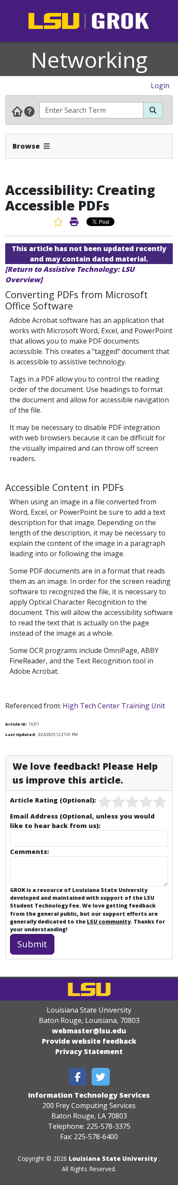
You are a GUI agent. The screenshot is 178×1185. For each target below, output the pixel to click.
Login (160, 85)
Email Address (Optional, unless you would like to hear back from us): (82, 821)
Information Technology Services (89, 1095)
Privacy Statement (89, 1051)
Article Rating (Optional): (53, 800)
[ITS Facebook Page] (78, 1077)
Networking (89, 59)
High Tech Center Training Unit (114, 705)
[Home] (17, 111)
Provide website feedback (89, 1041)
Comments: (29, 851)
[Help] (29, 111)
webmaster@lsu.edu (89, 1030)
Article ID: (16, 724)
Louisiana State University (113, 1158)
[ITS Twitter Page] (101, 1077)
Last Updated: (20, 734)
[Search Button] (153, 110)
